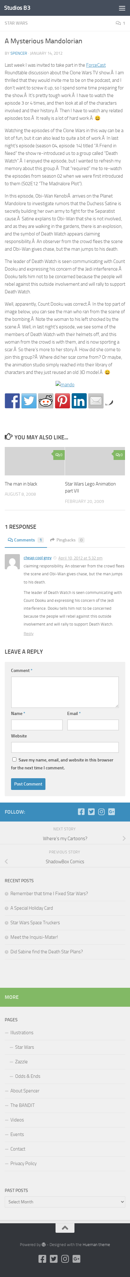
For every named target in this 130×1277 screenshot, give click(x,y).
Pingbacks (69, 540)
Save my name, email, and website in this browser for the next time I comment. (62, 764)
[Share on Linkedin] (79, 400)
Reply (28, 633)
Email (74, 713)
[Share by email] (95, 400)
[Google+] (111, 812)
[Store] (121, 812)
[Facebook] (81, 812)
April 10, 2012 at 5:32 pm (80, 558)
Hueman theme (96, 1244)
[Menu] (122, 8)
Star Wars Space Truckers (35, 923)
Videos (17, 1120)
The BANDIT (22, 1105)
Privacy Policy (23, 1163)
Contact (17, 1149)
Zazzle (21, 1062)
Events (17, 1134)
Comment (21, 670)
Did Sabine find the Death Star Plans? (46, 952)
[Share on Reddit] (45, 400)
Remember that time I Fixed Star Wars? (49, 893)
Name (18, 713)
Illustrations (21, 1033)
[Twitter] (91, 812)
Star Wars (24, 1047)
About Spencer (24, 1091)
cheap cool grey (37, 557)
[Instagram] (101, 812)
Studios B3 (17, 7)
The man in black (21, 484)
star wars (16, 23)
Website (19, 736)
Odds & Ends (27, 1076)
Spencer (18, 53)
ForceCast (96, 65)
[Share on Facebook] (12, 400)
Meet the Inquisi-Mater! (34, 937)
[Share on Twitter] (29, 400)
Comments (28, 540)
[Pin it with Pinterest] (62, 400)
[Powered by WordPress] (44, 1245)
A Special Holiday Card (31, 908)
